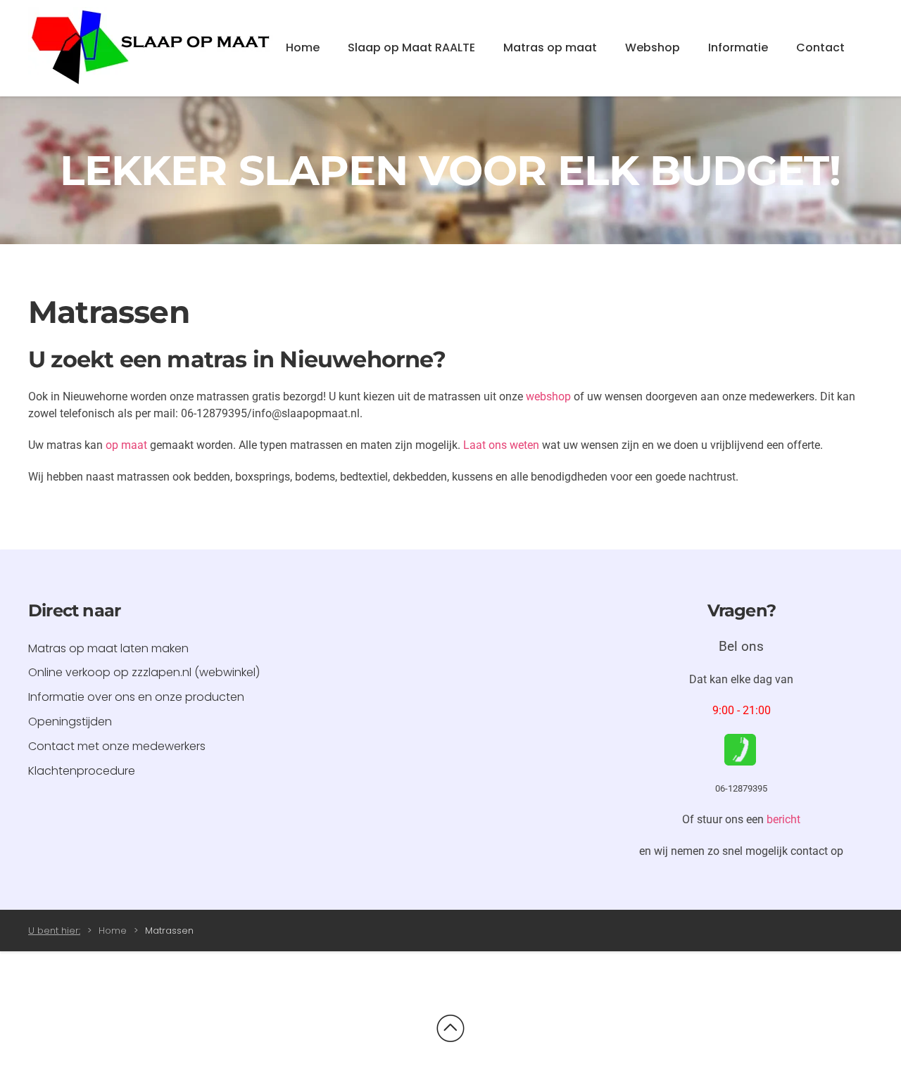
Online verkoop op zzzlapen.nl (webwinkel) (144, 672)
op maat (126, 445)
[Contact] (740, 749)
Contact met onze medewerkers (117, 746)
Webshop (652, 47)
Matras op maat (550, 47)
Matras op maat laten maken (108, 648)
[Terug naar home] (151, 48)
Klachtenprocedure (81, 771)
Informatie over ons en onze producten (136, 697)
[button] (450, 1029)
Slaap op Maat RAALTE (411, 47)
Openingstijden (70, 721)
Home (303, 47)
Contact (820, 47)
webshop (548, 396)
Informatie (738, 47)
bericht (783, 819)
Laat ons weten (501, 445)
